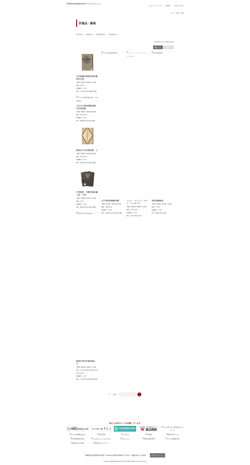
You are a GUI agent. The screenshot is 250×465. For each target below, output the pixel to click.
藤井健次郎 (108, 207)
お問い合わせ (179, 6)
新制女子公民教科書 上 (87, 150)
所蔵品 (168, 6)
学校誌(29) (79, 34)
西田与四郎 (83, 114)
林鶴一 (82, 201)
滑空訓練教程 (159, 201)
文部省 (158, 207)
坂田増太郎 (83, 156)
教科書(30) (89, 34)
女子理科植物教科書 (110, 201)
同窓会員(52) (113, 34)
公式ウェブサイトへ (157, 455)
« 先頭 (114, 394)
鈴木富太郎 (134, 209)
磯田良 (82, 85)
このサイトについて (155, 6)
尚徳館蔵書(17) (100, 34)
